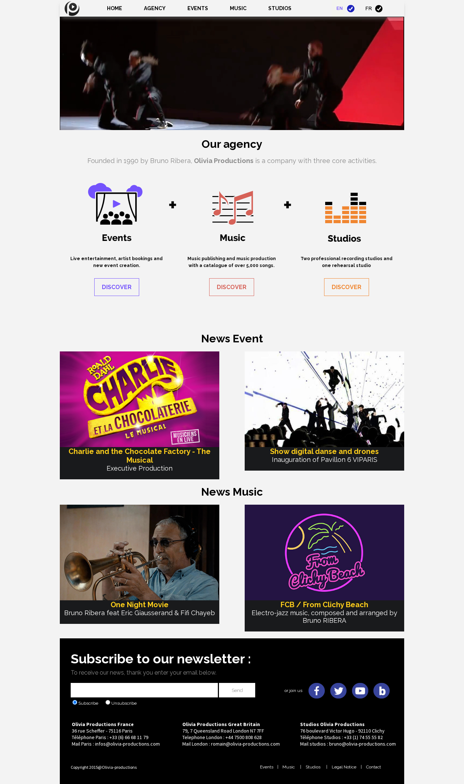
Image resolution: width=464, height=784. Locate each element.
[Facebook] (316, 683)
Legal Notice (344, 767)
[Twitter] (338, 683)
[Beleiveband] (382, 683)
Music (288, 767)
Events (197, 8)
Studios (313, 767)
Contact (373, 767)
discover (117, 287)
